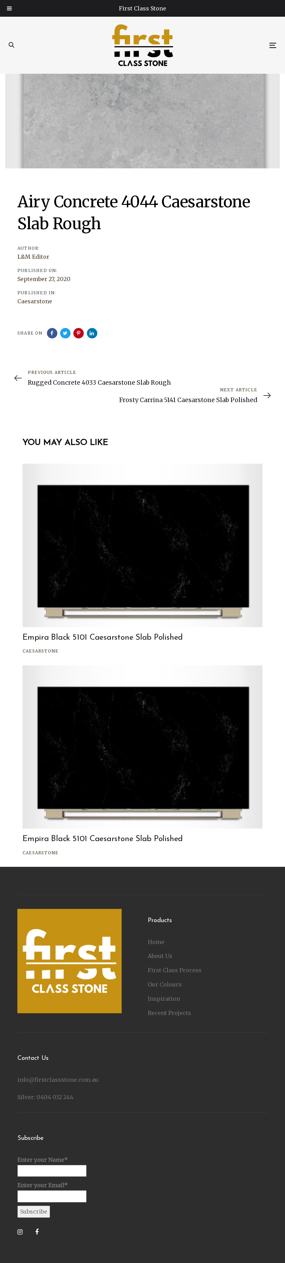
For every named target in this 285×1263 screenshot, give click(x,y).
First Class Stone (142, 8)
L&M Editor (33, 256)
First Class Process (175, 970)
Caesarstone (34, 301)
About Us (160, 955)
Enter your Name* (42, 1159)
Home (156, 941)
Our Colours (165, 984)
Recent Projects (169, 1012)
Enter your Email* (42, 1185)
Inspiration (164, 998)
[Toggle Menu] (9, 8)
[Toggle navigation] (231, 45)
